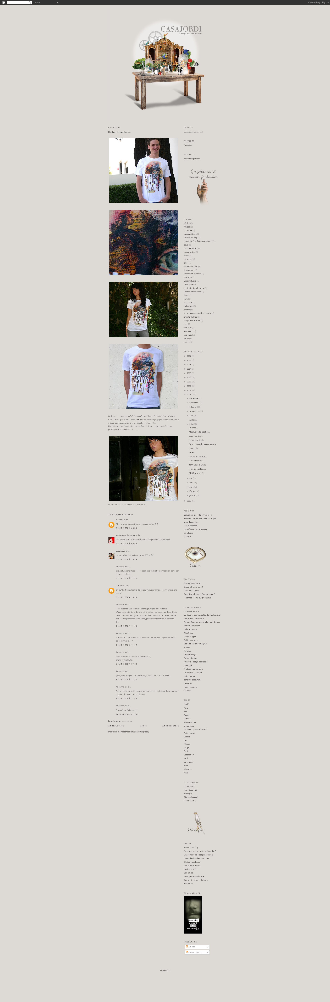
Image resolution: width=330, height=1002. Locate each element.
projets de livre (190, 317)
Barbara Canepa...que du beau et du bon (202, 622)
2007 (189, 501)
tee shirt (187, 328)
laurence (120, 586)
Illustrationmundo (192, 583)
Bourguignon (189, 786)
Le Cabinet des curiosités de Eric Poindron (202, 615)
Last (185, 740)
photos (187, 310)
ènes (186, 263)
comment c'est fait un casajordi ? (198, 241)
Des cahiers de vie (192, 866)
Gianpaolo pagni (191, 797)
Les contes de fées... (198, 457)
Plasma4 (187, 691)
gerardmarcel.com (192, 522)
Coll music (188, 873)
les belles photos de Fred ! (195, 730)
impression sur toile (192, 274)
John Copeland (190, 790)
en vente (188, 259)
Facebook (188, 145)
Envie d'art (188, 884)
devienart (188, 684)
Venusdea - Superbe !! (194, 619)
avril (191, 483)
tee (185, 324)
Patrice (187, 751)
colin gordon (189, 676)
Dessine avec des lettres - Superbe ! (200, 851)
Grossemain (189, 755)
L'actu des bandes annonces (196, 859)
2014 (189, 369)
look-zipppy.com (190, 526)
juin (191, 424)
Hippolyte (188, 794)
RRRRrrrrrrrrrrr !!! (196, 473)
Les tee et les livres (192, 292)
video (186, 339)
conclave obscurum (192, 680)
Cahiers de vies (190, 640)
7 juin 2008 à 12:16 (126, 645)
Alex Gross (188, 633)
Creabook (188, 666)
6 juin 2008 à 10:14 (126, 559)
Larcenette (189, 762)
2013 (189, 373)
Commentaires (194, 952)
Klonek (187, 647)
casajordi (120, 551)
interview (188, 277)
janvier (192, 496)
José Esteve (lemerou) (125, 535)
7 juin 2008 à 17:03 (126, 664)
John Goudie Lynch (197, 465)
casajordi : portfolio (192, 159)
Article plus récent (116, 726)
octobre (192, 407)
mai (191, 478)
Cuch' (186, 704)
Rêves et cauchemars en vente (202, 444)
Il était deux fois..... (197, 469)
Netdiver (188, 651)
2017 (189, 356)
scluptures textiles (192, 321)
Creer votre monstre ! (193, 587)
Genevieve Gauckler (193, 673)
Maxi (186, 773)
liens (186, 295)
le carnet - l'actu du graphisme (197, 598)
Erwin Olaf (193, 448)
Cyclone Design (190, 658)
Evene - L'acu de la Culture (196, 880)
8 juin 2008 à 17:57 (126, 699)
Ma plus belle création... (199, 432)
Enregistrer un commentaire (120, 721)
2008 (189, 395)
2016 (189, 360)
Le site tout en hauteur (194, 288)
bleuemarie (189, 726)
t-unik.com (188, 533)
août (191, 416)
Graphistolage (190, 655)
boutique (188, 231)
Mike (186, 766)
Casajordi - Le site (192, 591)
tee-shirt (188, 335)
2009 (189, 390)
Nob (185, 712)
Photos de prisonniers (193, 669)
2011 (189, 382)
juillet (192, 420)
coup (186, 245)
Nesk (186, 759)
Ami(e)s (187, 227)
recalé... (192, 453)
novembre (194, 403)
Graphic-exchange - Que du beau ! (199, 594)
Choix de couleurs (192, 862)
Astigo (186, 748)
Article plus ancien (170, 726)
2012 (189, 378)
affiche (187, 223)
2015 (189, 365)
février (192, 491)
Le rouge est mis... (197, 440)
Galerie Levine (190, 629)
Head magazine (190, 687)
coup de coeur (190, 249)
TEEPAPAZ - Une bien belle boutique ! (200, 519)
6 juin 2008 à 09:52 (126, 544)
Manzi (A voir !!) (191, 848)
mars (191, 487)
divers (186, 256)
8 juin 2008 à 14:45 (126, 680)
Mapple (187, 744)
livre (186, 299)
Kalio (186, 708)
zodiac (186, 342)
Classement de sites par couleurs (198, 855)
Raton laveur (189, 733)
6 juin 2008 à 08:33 (126, 528)
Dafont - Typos (190, 637)
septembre (194, 411)
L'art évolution (190, 281)
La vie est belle (190, 869)
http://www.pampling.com (195, 529)
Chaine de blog (190, 238)
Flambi (186, 715)
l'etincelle (188, 285)
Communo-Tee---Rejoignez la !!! (198, 515)
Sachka (187, 737)
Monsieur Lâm (190, 722)
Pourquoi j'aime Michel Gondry (197, 313)
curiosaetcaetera (191, 611)
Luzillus (187, 719)
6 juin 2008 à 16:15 (126, 597)
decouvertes (189, 252)
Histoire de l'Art (191, 267)
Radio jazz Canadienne (194, 877)
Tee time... (188, 331)
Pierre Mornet (190, 801)
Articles (191, 947)
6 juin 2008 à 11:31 (126, 579)
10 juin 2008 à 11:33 (127, 714)
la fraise (187, 537)
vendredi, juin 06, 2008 (137, 505)
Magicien (188, 769)
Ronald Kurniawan (192, 626)
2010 (189, 386)
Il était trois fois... (119, 132)
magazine (188, 303)
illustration (188, 270)
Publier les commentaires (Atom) (134, 732)
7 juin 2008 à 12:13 (126, 626)
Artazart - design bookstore (196, 662)
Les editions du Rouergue (195, 644)
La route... (193, 428)
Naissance (188, 306)
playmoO (120, 520)
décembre (194, 399)
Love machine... (196, 436)
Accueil (143, 726)
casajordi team (190, 234)
